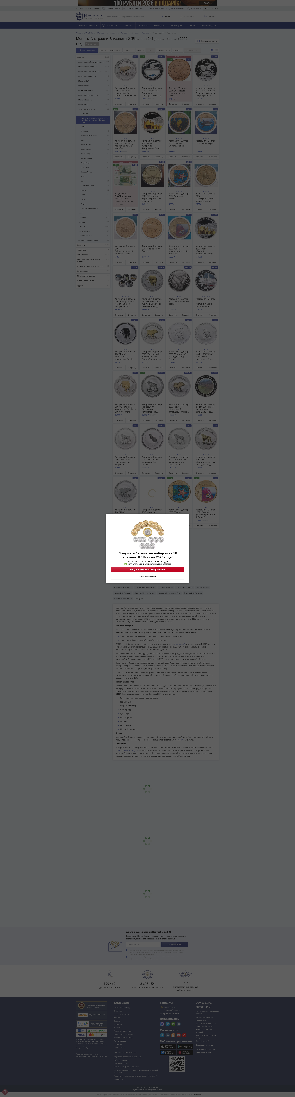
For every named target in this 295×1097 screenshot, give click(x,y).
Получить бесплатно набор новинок (147, 569)
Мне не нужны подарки (147, 577)
